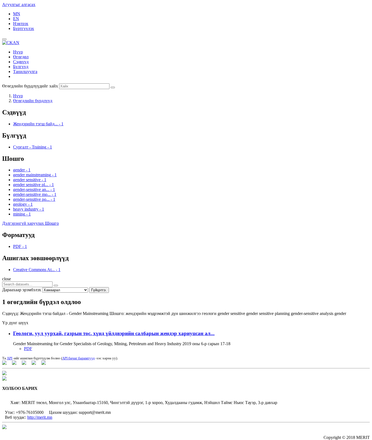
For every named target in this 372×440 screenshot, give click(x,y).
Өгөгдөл (21, 56)
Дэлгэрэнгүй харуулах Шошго (30, 223)
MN (16, 13)
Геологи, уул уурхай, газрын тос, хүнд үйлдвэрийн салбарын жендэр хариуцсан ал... (114, 333)
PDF (28, 348)
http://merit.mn (39, 417)
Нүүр (18, 52)
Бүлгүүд (20, 66)
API (9, 358)
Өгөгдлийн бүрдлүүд (32, 100)
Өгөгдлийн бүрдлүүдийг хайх (30, 86)
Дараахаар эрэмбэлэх (21, 289)
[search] (56, 285)
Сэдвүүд (21, 61)
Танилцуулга (25, 71)
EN (16, 18)
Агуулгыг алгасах (18, 4)
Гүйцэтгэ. (99, 290)
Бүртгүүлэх (23, 28)
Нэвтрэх (20, 23)
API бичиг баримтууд (78, 358)
